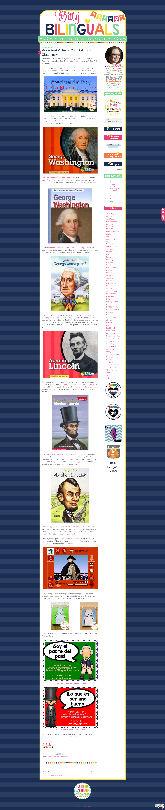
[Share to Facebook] (60, 754)
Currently (109, 249)
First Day (109, 262)
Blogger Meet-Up (112, 231)
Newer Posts (47, 772)
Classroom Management (111, 243)
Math (108, 304)
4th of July (110, 214)
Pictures (109, 323)
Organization (111, 318)
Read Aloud (110, 331)
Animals (109, 216)
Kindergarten (111, 294)
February (56, 757)
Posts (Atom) (57, 776)
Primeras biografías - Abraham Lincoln (79, 384)
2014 (108, 198)
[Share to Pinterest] (62, 754)
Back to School (111, 222)
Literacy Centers (112, 302)
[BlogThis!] (57, 754)
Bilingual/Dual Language (111, 225)
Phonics (109, 320)
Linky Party (110, 299)
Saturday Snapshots (113, 338)
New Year (109, 312)
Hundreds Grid (111, 283)
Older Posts (95, 772)
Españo (77, 539)
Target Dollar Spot (112, 365)
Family (108, 257)
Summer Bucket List (113, 354)
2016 (108, 181)
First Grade (110, 265)
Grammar (109, 278)
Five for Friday (111, 267)
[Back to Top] (160, 806)
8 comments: (47, 754)
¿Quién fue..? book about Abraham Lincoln (67, 527)
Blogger (87, 806)
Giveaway (109, 275)
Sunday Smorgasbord (114, 357)
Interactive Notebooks (114, 286)
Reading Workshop (113, 336)
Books (50, 757)
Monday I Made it (112, 310)
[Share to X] (59, 754)
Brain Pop (70, 539)
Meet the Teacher (112, 307)
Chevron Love (111, 239)
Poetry (108, 325)
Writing (108, 378)
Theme (108, 373)
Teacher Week (111, 367)
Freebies (109, 273)
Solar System (111, 346)
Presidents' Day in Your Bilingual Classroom (114, 189)
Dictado (109, 252)
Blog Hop (109, 229)
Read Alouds (110, 333)
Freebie (109, 270)
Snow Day (110, 344)
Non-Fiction (110, 315)
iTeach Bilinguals (112, 289)
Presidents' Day (64, 757)
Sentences (110, 341)
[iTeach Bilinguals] (113, 400)
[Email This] (55, 754)
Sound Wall (110, 349)
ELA (107, 254)
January (112, 184)
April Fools (110, 219)
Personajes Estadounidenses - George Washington (66, 248)
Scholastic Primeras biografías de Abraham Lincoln (66, 454)
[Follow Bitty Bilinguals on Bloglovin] (113, 145)
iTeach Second (111, 291)
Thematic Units (111, 370)
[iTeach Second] (113, 422)
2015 (108, 195)
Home (71, 772)
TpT (107, 375)
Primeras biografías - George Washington (58, 178)
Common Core (111, 246)
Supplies (109, 360)
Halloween (110, 281)
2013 (108, 201)
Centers (109, 237)
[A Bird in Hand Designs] (82, 799)
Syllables (109, 362)
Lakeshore (110, 296)
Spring (108, 352)
